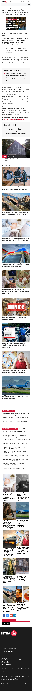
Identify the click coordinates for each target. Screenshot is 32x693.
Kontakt (6, 643)
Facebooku (12, 119)
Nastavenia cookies (9, 651)
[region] (12, 2)
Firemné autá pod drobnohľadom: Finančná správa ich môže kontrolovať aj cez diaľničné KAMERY (16, 467)
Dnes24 (6, 119)
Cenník (6, 646)
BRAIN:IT (5, 685)
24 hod (23, 428)
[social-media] (2, 671)
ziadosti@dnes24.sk (24, 668)
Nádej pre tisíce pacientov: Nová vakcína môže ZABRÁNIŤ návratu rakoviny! (15, 436)
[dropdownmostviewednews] (16, 426)
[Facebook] (4, 615)
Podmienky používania (10, 648)
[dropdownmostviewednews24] (16, 472)
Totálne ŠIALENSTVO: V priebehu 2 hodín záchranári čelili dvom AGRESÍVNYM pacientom (16, 418)
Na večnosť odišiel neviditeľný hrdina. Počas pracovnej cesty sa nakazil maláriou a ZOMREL (16, 456)
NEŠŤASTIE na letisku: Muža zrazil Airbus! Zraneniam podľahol (14, 432)
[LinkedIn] (15, 615)
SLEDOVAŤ (6, 624)
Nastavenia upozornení (10, 654)
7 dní (19, 428)
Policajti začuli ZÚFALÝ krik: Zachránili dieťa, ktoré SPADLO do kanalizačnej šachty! (15, 422)
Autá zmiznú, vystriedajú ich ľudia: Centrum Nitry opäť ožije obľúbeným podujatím (16, 414)
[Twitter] (7, 615)
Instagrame (20, 119)
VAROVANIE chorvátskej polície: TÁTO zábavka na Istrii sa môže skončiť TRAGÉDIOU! (16, 459)
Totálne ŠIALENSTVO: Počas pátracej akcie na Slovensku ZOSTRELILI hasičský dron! (14, 448)
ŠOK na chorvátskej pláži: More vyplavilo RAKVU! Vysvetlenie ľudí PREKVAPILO (15, 463)
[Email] (11, 615)
